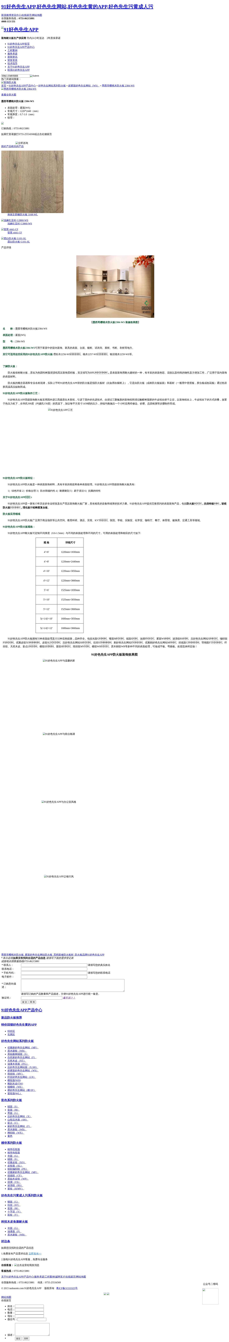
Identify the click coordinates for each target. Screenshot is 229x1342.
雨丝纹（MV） (15, 1073)
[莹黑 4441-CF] (9, 229)
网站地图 (37, 15)
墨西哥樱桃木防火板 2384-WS (118, 85)
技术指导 (12, 63)
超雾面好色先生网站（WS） (83, 85)
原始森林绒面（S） (18, 1054)
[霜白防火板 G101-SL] (13, 238)
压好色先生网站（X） (19, 1116)
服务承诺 (12, 53)
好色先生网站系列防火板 (52, 85)
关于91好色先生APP (18, 66)
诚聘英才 (60, 1276)
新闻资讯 (12, 57)
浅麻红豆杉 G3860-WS (19, 223)
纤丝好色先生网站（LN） (21, 1077)
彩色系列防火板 (11, 1100)
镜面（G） (13, 1201)
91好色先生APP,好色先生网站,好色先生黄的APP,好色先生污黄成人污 (77, 6)
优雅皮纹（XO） (16, 1162)
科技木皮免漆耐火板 (14, 1221)
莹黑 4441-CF (14, 232)
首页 (3, 85)
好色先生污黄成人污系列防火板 (22, 1195)
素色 (9, 1136)
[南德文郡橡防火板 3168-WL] (32, 212)
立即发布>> (35, 1253)
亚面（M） (13, 1110)
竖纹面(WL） (14, 1093)
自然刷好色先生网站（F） (21, 1057)
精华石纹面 (13, 1149)
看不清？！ (69, 997)
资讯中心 (16, 15)
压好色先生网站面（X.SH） (22, 1067)
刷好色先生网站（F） (19, 1126)
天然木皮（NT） (16, 1060)
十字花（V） (14, 1211)
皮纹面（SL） (15, 1165)
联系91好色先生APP (18, 70)
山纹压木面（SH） (17, 1119)
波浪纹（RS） (15, 1185)
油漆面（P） (14, 1231)
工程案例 (12, 50)
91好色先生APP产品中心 (21, 47)
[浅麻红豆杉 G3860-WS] (14, 220)
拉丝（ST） (13, 1205)
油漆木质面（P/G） (18, 1064)
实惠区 (11, 1034)
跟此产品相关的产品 (12, 146)
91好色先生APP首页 (18, 43)
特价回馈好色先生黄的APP (19, 1024)
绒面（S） (13, 1106)
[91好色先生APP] (19, 29)
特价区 (11, 1031)
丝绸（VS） (14, 1182)
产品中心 (29, 1276)
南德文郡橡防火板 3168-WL (22, 214)
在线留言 (27, 15)
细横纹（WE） (15, 1087)
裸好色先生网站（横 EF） (21, 1090)
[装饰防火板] (8, 82)
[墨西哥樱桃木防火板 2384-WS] (18, 89)
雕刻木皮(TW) (15, 1083)
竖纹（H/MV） (15, 1188)
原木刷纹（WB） (16, 1051)
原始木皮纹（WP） (18, 1178)
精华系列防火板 (11, 1142)
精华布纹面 (13, 1152)
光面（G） (13, 1156)
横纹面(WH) (14, 1080)
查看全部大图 (8, 94)
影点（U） (13, 1123)
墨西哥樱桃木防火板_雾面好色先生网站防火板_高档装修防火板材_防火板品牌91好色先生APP (52, 954)
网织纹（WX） (15, 1132)
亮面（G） (13, 1113)
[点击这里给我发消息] (26, 1265)
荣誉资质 (12, 60)
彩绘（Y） (13, 1215)
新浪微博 (6, 15)
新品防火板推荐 (11, 1017)
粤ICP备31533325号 (67, 1288)
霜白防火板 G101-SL (18, 241)
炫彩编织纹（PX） (17, 1169)
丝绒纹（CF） (15, 1175)
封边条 (5, 1241)
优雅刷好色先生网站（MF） (22, 1047)
